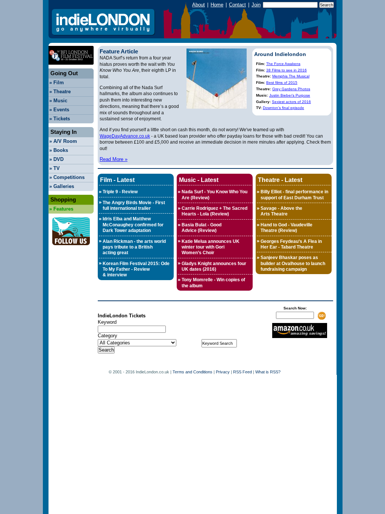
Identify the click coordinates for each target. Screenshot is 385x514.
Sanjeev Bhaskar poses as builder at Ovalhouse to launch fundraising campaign (293, 263)
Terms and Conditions (192, 372)
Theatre (60, 91)
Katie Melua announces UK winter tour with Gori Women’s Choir (210, 247)
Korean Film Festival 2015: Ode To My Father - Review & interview (136, 269)
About (198, 5)
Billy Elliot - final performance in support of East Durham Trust (294, 194)
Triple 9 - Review (120, 191)
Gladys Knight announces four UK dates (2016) (214, 266)
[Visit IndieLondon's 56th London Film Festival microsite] (71, 67)
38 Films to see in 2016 (286, 70)
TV (54, 168)
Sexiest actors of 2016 (291, 102)
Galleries (61, 186)
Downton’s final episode (283, 108)
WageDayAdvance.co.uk (125, 136)
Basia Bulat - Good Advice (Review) (201, 227)
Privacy (223, 372)
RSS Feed (242, 372)
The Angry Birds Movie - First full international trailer (134, 205)
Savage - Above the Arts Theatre (281, 211)
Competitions (67, 177)
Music (58, 100)
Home (217, 5)
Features (61, 209)
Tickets (59, 118)
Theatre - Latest (280, 179)
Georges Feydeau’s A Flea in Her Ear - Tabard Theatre (291, 244)
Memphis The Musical (290, 76)
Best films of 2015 (281, 82)
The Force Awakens (283, 64)
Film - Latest (117, 179)
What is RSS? (267, 372)
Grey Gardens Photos (291, 89)
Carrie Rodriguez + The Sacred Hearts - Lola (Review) (214, 211)
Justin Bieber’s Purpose (289, 95)
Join (256, 5)
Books (58, 150)
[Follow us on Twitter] (71, 247)
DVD (56, 159)
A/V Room (63, 141)
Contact (237, 5)
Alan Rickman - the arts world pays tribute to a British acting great (134, 247)
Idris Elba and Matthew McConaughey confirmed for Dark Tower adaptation (133, 224)
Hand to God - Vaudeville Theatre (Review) (286, 227)
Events (59, 109)
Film (56, 82)
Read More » (113, 159)
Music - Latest (198, 179)
